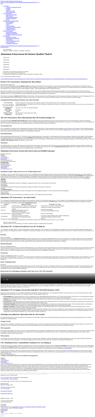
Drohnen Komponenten (11, 32)
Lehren (7, 24)
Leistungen (3, 78)
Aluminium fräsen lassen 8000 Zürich (41, 374)
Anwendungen (6, 36)
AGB (7, 47)
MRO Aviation (9, 16)
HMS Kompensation (10, 12)
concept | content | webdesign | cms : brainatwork (11, 413)
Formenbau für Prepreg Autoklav (13, 27)
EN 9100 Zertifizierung (11, 18)
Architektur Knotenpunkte (12, 43)
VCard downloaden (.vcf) (6, 160)
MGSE (7, 19)
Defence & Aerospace (8, 31)
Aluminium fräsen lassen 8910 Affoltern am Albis (10, 374)
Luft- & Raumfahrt (7, 13)
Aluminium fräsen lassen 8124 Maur (26, 374)
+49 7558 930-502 (5, 166)
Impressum (34, 2)
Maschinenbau (9, 39)
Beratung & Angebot (24, 78)
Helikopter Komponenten (11, 33)
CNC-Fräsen (6, 6)
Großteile (8, 9)
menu (2, 3)
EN (38, 2)
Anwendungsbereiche (76, 78)
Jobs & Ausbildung (18, 2)
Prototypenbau (9, 23)
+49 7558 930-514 (5, 157)
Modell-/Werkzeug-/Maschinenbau (11, 21)
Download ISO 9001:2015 (6, 393)
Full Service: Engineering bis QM (13, 7)
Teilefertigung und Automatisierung (53, 78)
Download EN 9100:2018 (6, 391)
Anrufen (6, 409)
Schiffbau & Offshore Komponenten (14, 34)
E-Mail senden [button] (4, 158)
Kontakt (24, 2)
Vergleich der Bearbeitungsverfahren (37, 78)
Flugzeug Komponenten (11, 14)
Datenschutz (3, 47)
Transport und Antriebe (11, 37)
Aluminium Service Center (69, 129)
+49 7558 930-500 (5, 378)
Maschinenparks (68, 348)
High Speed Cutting (10, 11)
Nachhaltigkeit (10, 2)
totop (2, 411)
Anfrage (5, 410)
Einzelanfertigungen (10, 28)
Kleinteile (8, 8)
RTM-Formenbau (10, 22)
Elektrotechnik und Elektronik (12, 38)
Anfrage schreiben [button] (14, 378)
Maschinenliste (29, 2)
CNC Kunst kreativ (10, 42)
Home (2, 2)
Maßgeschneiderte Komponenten (12, 78)
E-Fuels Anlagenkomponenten (12, 41)
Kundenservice (84, 78)
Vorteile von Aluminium (66, 78)
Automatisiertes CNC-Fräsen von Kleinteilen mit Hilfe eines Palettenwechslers (28, 406)
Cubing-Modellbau (10, 26)
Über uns (5, 2)
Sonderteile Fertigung (11, 29)
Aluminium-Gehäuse (51, 87)
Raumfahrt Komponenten (11, 17)
